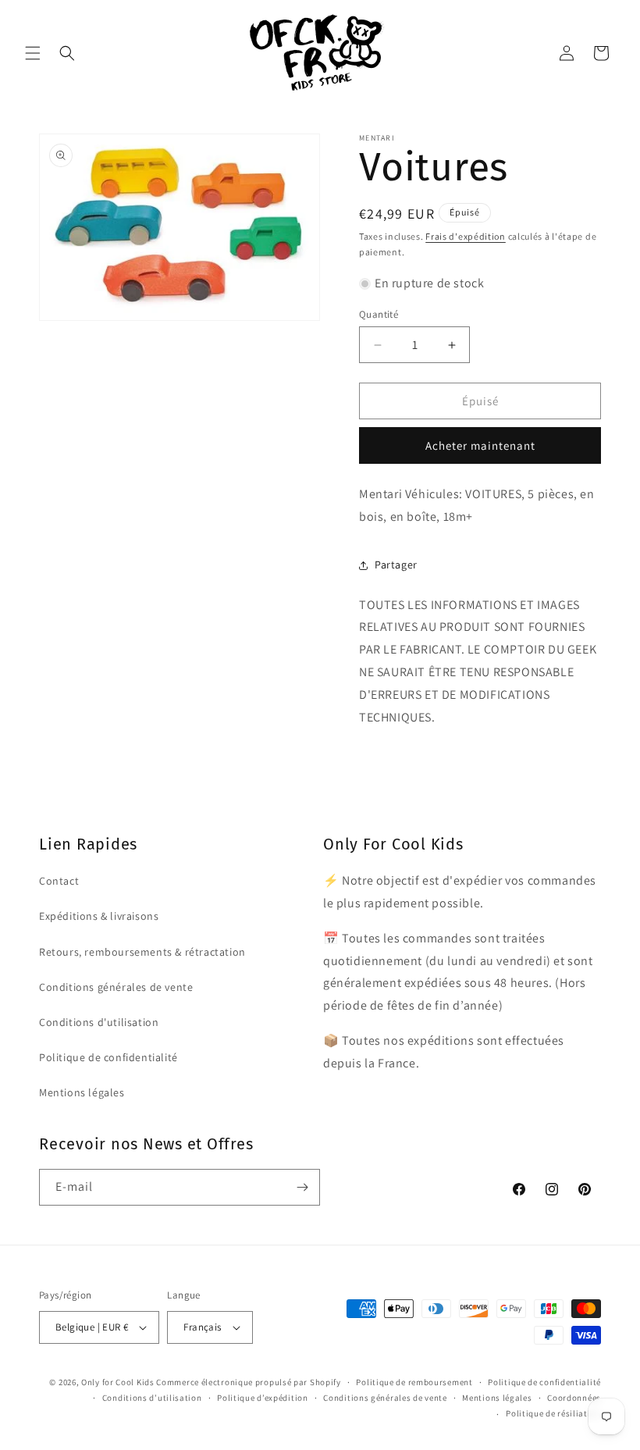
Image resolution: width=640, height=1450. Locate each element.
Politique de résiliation (553, 1413)
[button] (33, 53)
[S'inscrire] (302, 1187)
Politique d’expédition (262, 1397)
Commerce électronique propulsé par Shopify (248, 1382)
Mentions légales (82, 1092)
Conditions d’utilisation (152, 1397)
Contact (59, 881)
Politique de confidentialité (108, 1057)
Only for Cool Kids (118, 1382)
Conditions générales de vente (116, 987)
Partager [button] (396, 565)
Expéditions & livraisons (98, 916)
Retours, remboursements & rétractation (142, 952)
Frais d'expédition (465, 236)
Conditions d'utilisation (98, 1022)
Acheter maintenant (480, 445)
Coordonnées (574, 1397)
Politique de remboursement (414, 1382)
